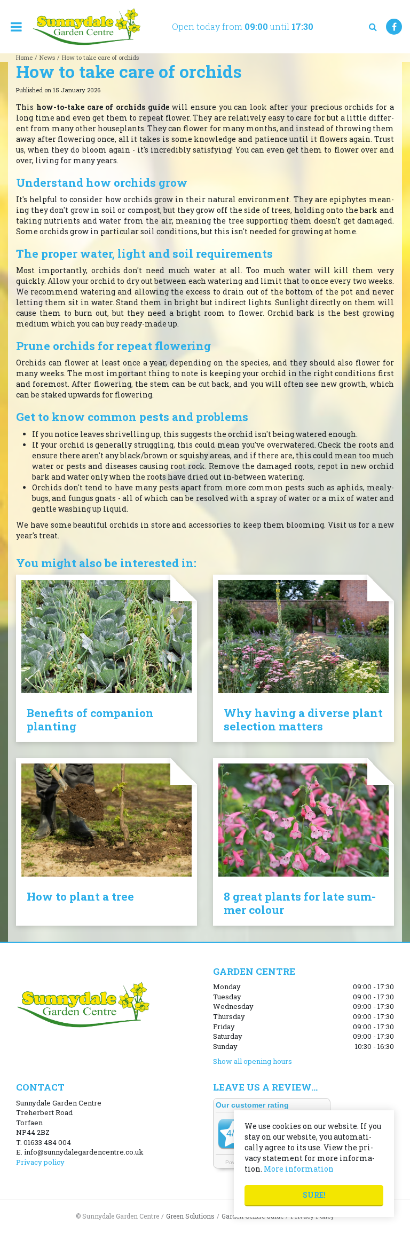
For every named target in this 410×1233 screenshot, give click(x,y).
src (372, 26)
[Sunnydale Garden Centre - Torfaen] (86, 26)
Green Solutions (190, 1216)
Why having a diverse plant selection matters (303, 719)
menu (16, 27)
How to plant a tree (80, 896)
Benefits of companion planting (90, 719)
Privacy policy (40, 1162)
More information (299, 1169)
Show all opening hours (252, 1061)
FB (394, 27)
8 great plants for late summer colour (300, 903)
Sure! (314, 1195)
